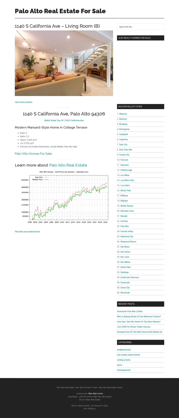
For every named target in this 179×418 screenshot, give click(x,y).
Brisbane (123, 124)
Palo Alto (124, 226)
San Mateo (125, 262)
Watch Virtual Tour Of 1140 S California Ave (64, 120)
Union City (125, 287)
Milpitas (124, 201)
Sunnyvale (125, 282)
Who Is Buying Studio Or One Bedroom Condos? (139, 316)
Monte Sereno (126, 206)
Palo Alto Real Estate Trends (110, 387)
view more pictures (23, 102)
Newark (123, 216)
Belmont (123, 119)
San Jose (124, 257)
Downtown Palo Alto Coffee (130, 311)
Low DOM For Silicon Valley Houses (133, 327)
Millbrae (124, 195)
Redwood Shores (128, 241)
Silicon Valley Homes (80, 406)
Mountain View (127, 211)
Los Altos (124, 175)
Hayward (124, 165)
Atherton (123, 114)
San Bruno (125, 246)
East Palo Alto (125, 149)
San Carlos (125, 252)
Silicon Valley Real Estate (89, 400)
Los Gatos (125, 185)
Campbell (123, 134)
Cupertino (123, 139)
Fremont (124, 160)
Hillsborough (126, 170)
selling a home (123, 360)
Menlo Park (125, 190)
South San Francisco (129, 277)
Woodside (125, 292)
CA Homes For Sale (99, 406)
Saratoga (124, 272)
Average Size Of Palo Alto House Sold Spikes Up (139, 332)
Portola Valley (126, 231)
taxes (119, 365)
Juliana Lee (81, 393)
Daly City (123, 144)
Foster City (124, 155)
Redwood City (126, 236)
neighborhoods (124, 349)
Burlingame (124, 129)
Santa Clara (125, 267)
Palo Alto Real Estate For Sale (60, 11)
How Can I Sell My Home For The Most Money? (139, 321)
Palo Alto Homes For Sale (33, 153)
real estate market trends (128, 355)
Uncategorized (123, 370)
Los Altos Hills (127, 180)
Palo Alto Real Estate (68, 165)
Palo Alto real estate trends (27, 231)
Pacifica (124, 221)
